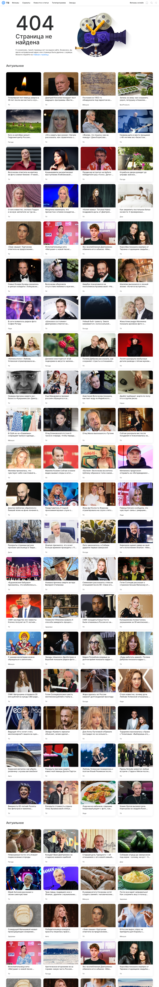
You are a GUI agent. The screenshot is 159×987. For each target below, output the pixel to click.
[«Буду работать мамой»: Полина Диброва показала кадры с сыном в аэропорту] (135, 649)
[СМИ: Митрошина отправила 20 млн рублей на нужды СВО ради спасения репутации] (23, 686)
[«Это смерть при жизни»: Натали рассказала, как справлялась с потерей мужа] (60, 127)
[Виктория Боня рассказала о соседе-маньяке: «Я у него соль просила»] (98, 910)
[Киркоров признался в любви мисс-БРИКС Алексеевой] (135, 947)
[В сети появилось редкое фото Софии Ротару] (23, 313)
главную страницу (40, 54)
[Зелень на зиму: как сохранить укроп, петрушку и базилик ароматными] (135, 89)
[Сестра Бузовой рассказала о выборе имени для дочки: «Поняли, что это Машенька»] (135, 872)
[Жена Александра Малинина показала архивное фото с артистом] (135, 313)
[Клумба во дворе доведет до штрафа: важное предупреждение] (135, 164)
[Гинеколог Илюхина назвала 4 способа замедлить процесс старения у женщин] (60, 611)
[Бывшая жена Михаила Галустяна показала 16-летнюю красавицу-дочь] (23, 910)
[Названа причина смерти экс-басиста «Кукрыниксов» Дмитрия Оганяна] (23, 388)
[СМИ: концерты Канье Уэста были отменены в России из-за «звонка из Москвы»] (98, 611)
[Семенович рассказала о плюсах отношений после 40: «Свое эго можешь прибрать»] (98, 574)
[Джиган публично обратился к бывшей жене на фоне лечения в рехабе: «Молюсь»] (23, 499)
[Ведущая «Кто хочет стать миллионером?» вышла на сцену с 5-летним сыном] (23, 723)
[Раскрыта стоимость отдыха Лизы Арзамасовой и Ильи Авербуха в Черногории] (60, 798)
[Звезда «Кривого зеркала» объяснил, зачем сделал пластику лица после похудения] (60, 723)
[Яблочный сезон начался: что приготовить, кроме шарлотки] (135, 910)
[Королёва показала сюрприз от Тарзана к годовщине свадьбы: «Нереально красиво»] (135, 238)
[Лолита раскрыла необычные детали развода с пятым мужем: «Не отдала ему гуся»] (135, 350)
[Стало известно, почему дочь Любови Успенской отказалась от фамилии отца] (135, 686)
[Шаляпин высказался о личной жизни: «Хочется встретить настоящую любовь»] (135, 276)
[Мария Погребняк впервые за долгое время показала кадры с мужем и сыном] (98, 649)
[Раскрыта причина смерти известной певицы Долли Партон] (60, 761)
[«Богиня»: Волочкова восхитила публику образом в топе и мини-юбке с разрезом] (98, 462)
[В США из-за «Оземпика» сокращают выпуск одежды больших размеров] (23, 425)
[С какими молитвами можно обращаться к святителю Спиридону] (23, 649)
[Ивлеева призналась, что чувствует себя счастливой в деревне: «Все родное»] (23, 462)
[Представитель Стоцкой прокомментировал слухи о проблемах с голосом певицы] (60, 499)
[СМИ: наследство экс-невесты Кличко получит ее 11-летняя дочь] (23, 611)
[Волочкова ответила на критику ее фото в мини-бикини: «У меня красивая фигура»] (23, 164)
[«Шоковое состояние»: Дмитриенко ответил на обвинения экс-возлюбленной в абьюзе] (60, 313)
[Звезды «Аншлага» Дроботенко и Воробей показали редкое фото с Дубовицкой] (60, 649)
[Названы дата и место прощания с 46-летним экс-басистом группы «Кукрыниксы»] (135, 127)
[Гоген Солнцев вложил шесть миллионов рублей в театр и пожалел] (60, 686)
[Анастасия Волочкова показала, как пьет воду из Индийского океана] (98, 388)
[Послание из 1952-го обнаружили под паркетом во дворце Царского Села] (98, 89)
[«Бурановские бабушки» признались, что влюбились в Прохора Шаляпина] (23, 574)
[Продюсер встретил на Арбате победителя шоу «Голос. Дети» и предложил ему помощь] (98, 164)
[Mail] (3, 3)
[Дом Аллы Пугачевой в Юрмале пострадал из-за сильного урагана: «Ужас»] (98, 723)
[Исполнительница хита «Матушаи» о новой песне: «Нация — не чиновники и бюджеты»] (60, 238)
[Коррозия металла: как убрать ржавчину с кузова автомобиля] (23, 761)
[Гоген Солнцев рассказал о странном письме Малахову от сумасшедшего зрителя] (135, 574)
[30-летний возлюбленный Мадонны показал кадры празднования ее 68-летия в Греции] (98, 872)
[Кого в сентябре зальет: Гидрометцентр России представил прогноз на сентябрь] (23, 127)
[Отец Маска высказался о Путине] (98, 425)
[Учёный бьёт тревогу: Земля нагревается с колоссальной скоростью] (98, 313)
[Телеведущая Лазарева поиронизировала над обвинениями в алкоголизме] (23, 872)
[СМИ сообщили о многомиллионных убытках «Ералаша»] (98, 947)
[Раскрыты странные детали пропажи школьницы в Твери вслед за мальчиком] (23, 537)
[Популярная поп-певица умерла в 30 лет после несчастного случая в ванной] (23, 89)
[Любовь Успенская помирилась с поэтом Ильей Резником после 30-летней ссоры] (98, 761)
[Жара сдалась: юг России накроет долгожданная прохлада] (98, 686)
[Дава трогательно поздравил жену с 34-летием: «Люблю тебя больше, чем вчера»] (23, 835)
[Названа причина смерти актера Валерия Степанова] (60, 574)
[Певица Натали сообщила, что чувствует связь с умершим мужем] (135, 499)
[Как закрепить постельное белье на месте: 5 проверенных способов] (135, 201)
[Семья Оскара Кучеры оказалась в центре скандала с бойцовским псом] (23, 276)
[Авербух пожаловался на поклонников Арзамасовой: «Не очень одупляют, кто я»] (98, 276)
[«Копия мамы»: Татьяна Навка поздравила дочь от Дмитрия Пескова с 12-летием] (98, 201)
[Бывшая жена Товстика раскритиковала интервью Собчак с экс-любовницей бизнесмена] (60, 835)
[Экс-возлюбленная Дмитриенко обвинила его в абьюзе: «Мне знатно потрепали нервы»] (98, 238)
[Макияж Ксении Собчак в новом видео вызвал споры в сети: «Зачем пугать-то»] (60, 462)
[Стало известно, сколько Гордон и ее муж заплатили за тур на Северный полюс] (23, 201)
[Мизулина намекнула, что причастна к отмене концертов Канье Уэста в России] (60, 201)
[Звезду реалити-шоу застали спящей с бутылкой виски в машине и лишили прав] (60, 910)
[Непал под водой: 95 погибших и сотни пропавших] (135, 835)
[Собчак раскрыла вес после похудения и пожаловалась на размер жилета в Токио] (135, 425)
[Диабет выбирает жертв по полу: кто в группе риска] (135, 388)
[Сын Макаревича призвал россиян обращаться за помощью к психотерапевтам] (60, 388)
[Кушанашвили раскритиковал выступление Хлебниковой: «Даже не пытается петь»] (60, 164)
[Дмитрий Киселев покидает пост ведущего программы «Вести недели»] (60, 89)
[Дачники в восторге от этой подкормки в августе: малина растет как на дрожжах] (60, 350)
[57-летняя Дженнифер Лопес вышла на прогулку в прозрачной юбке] (60, 872)
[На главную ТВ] (7, 3)
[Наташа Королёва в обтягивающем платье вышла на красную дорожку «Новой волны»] (60, 947)
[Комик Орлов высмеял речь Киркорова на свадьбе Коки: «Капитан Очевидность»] (135, 798)
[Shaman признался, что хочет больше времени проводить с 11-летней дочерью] (60, 537)
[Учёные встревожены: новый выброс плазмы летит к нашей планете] (23, 947)
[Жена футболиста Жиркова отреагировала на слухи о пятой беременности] (98, 499)
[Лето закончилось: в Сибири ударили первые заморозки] (98, 537)
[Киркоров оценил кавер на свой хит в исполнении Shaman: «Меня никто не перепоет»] (135, 537)
